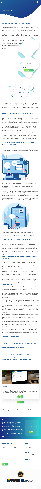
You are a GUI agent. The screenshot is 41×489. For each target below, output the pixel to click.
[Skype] (1, 155)
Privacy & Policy (11, 484)
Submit (4, 464)
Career (30, 484)
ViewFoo (5, 386)
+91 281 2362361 (28, 447)
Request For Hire (29, 70)
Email (14, 447)
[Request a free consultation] (34, 2)
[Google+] (2, 153)
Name (3, 447)
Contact (4, 453)
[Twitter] (1, 150)
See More (21, 401)
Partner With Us (25, 484)
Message (4, 458)
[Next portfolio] (21, 396)
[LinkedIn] (30, 462)
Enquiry (31, 431)
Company (15, 453)
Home (7, 484)
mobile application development (10, 104)
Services (3, 10)
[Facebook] (1, 147)
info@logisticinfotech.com (31, 455)
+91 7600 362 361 (29, 446)
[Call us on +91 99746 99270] (36, 2)
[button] (20, 341)
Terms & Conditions (18, 484)
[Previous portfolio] (18, 396)
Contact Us (34, 484)
